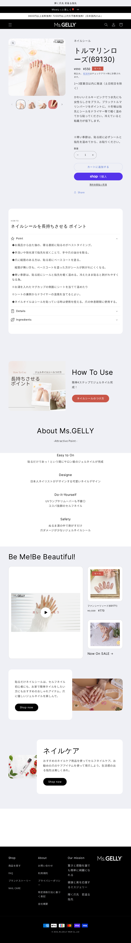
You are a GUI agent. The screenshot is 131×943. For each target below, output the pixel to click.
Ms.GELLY (63, 932)
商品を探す (14, 865)
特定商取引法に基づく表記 (49, 894)
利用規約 (43, 873)
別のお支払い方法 (98, 184)
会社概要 (43, 903)
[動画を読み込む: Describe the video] (45, 612)
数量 (76, 148)
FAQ (10, 873)
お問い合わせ (45, 865)
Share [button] (81, 192)
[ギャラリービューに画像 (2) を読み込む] (31, 104)
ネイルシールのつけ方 (90, 398)
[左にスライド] (11, 104)
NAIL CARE (14, 888)
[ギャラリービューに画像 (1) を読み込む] (20, 104)
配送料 (86, 73)
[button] (10, 24)
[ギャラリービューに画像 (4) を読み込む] (52, 104)
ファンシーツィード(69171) (102, 605)
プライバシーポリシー (49, 882)
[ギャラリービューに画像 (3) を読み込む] (42, 104)
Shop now (26, 707)
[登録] (92, 843)
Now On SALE (99, 654)
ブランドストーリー (19, 880)
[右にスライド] (62, 104)
